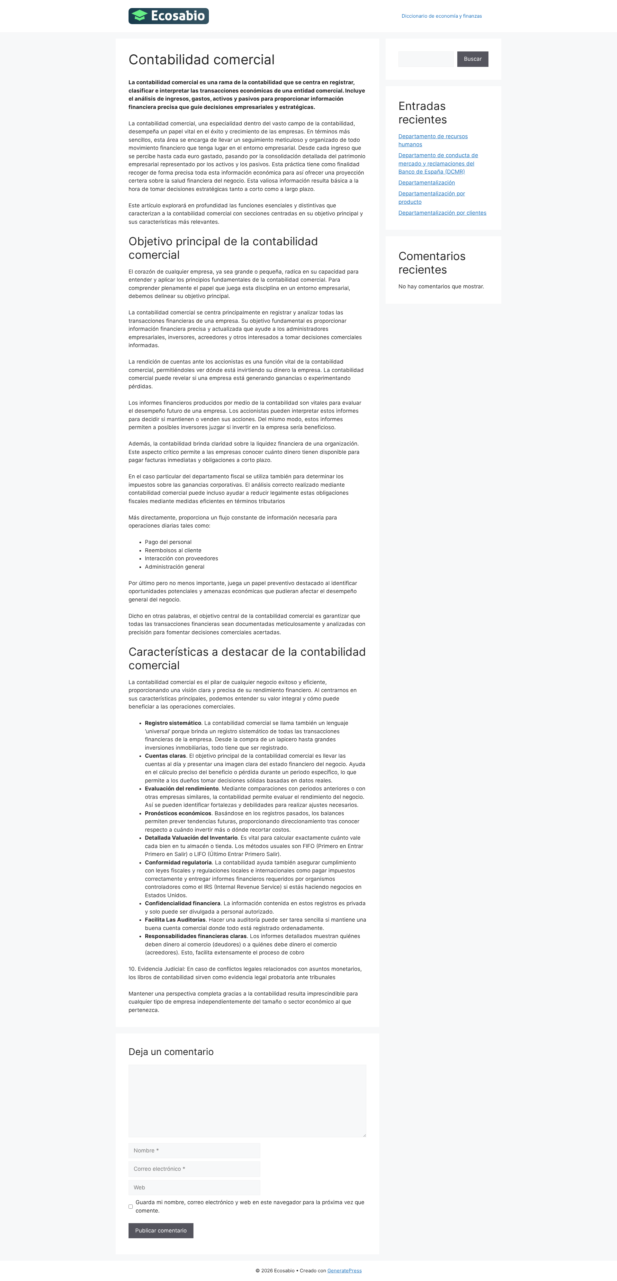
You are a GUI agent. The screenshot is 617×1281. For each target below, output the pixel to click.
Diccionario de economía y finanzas (442, 16)
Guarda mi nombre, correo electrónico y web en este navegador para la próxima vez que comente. (250, 1206)
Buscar (473, 59)
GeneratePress (344, 1270)
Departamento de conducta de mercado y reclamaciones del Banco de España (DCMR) (438, 163)
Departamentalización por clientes (442, 213)
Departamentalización (426, 182)
